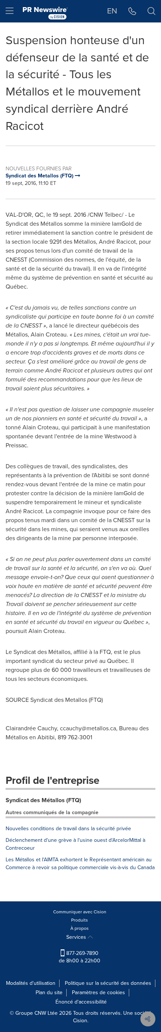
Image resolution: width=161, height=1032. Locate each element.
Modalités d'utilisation (30, 983)
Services (77, 937)
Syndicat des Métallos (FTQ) (43, 800)
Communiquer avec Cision (79, 911)
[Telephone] (132, 11)
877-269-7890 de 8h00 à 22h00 (79, 957)
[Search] (151, 11)
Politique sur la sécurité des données (108, 983)
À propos (79, 928)
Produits (79, 920)
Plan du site (49, 992)
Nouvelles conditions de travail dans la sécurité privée (68, 828)
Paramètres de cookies (98, 992)
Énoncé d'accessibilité (81, 1002)
